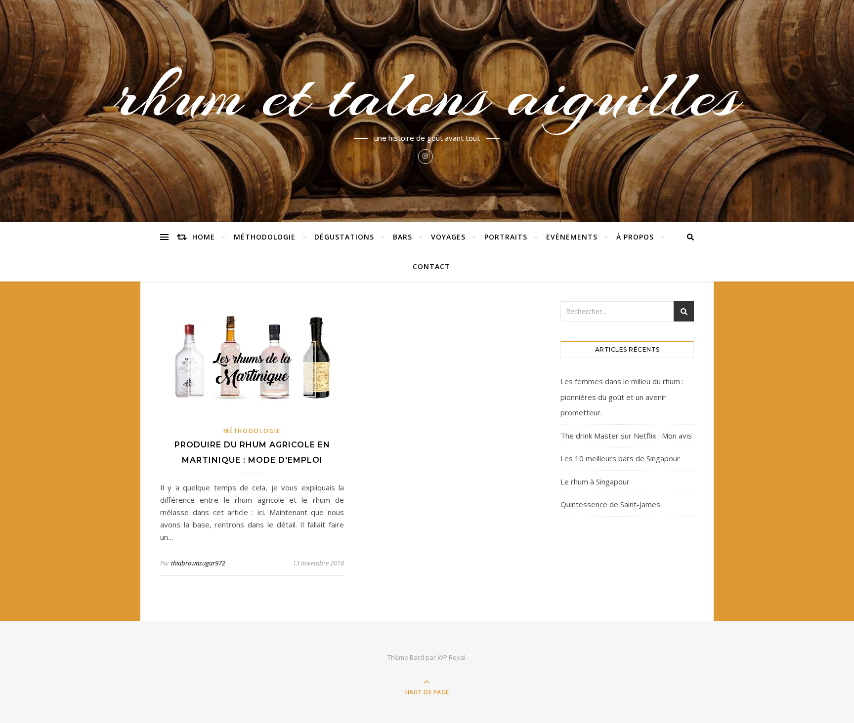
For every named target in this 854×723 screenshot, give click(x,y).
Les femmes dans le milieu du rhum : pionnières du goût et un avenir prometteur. (621, 396)
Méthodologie (265, 236)
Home (203, 236)
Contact (431, 266)
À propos (635, 236)
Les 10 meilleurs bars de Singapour (620, 458)
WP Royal (451, 657)
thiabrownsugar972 (198, 563)
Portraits (505, 236)
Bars (402, 236)
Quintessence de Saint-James (610, 504)
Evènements (572, 236)
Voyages (448, 236)
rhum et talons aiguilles (427, 95)
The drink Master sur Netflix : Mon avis (626, 436)
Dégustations (344, 236)
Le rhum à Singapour (595, 481)
